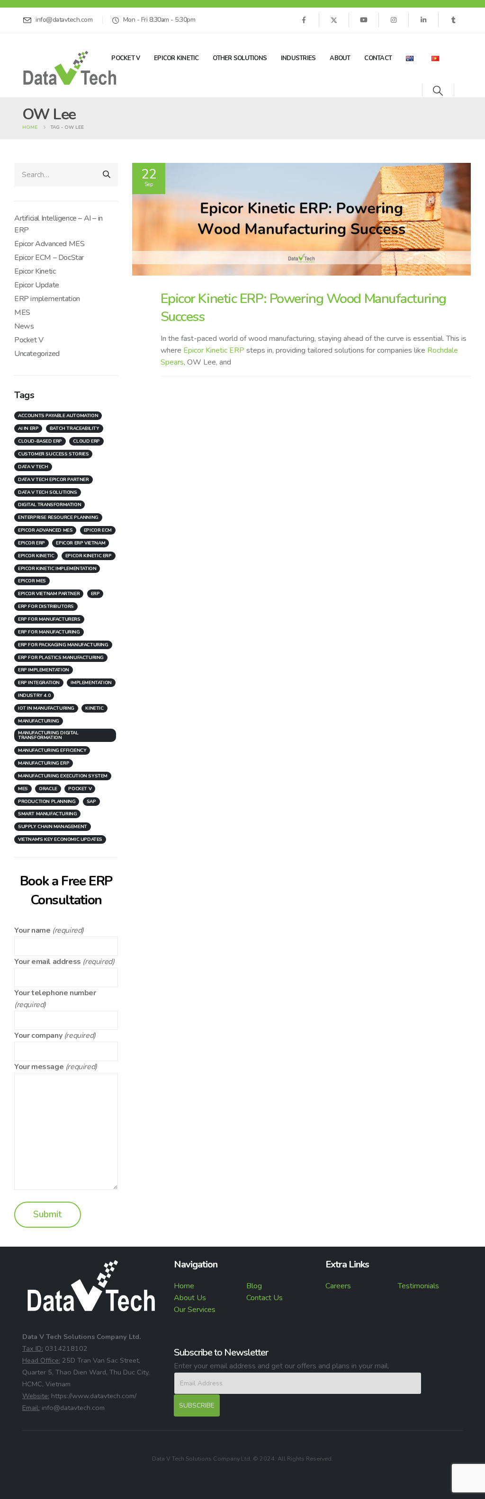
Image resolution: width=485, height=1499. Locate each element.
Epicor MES (32, 581)
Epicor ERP (31, 543)
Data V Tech (33, 467)
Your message (38, 1067)
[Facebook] (304, 20)
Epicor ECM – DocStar (49, 257)
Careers (338, 1286)
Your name (32, 930)
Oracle (48, 788)
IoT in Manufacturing (46, 708)
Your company (38, 1035)
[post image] (301, 219)
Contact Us (264, 1298)
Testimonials (418, 1286)
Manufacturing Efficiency (52, 750)
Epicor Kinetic (176, 58)
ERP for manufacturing (49, 632)
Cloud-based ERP (40, 441)
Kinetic (94, 708)
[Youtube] (364, 20)
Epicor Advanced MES (49, 244)
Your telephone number (55, 993)
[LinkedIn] (423, 20)
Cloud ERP (86, 441)
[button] (438, 91)
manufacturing (38, 721)
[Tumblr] (453, 20)
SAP (91, 801)
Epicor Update (36, 285)
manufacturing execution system (63, 776)
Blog (254, 1286)
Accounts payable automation (58, 415)
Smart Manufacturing (47, 814)
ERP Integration (39, 682)
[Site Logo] (69, 68)
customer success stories (53, 454)
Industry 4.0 (34, 695)
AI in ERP (28, 428)
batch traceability (74, 428)
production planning (46, 801)
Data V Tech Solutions (47, 492)
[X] (334, 20)
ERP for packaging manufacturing (63, 645)
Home (184, 1286)
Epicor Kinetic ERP (214, 350)
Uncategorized (37, 353)
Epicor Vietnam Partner (49, 593)
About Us (190, 1298)
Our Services (195, 1309)
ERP (95, 593)
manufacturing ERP (43, 763)
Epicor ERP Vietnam (80, 543)
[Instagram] (394, 20)
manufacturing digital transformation (48, 735)
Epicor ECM (98, 530)
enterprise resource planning (58, 517)
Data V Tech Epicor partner (53, 479)
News (24, 326)
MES (22, 312)
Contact (378, 58)
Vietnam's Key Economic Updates (60, 839)
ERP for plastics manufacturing (61, 657)
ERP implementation (47, 299)
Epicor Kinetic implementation (57, 568)
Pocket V (125, 58)
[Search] (106, 175)
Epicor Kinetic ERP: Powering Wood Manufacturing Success (303, 307)
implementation (91, 682)
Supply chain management (52, 826)
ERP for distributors (46, 606)
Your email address (47, 961)
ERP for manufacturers (49, 619)
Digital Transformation (49, 504)
